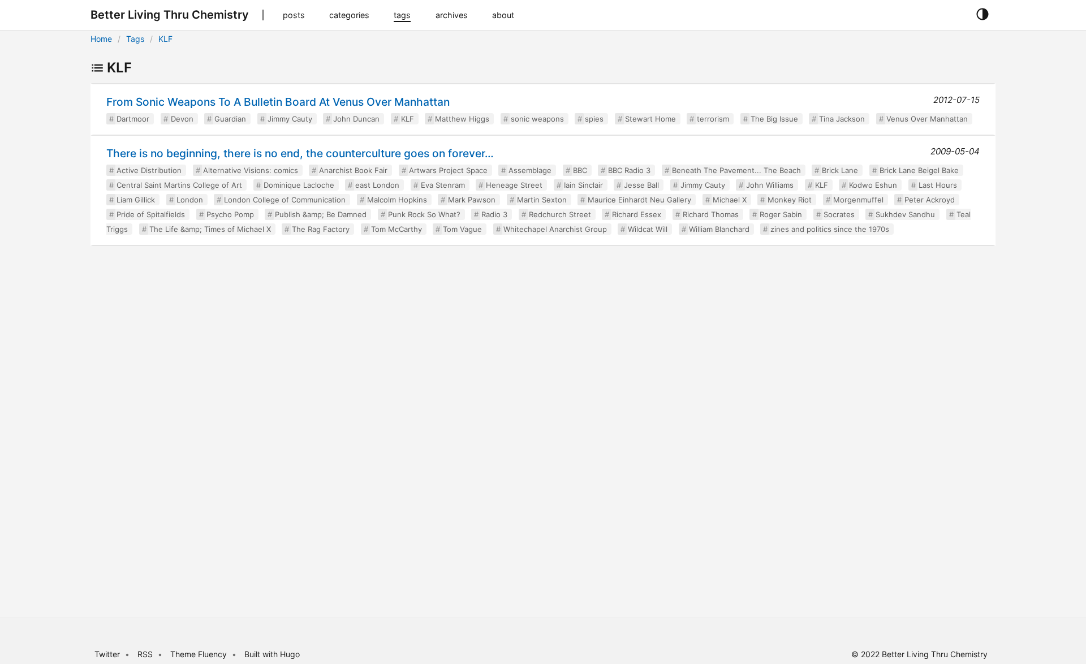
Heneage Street (514, 184)
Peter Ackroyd (929, 199)
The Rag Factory (321, 229)
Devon (182, 118)
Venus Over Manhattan (927, 118)
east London (377, 184)
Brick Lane (840, 170)
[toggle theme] (982, 14)
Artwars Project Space (448, 170)
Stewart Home (650, 118)
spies (594, 118)
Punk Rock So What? (424, 214)
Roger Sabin (781, 214)
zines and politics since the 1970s (829, 229)
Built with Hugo (272, 654)
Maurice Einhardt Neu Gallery (639, 199)
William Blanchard (719, 229)
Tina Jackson (842, 118)
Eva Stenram (443, 184)
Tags (135, 39)
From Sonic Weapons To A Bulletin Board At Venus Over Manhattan (278, 102)
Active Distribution (149, 170)
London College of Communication (285, 199)
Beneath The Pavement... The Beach (736, 170)
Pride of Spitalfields (151, 214)
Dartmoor (133, 118)
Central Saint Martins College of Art (179, 184)
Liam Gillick (136, 199)
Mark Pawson (471, 199)
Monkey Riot (790, 199)
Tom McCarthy (396, 229)
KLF (165, 39)
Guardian (230, 118)
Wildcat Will (647, 229)
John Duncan (356, 118)
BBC (580, 170)
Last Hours (938, 184)
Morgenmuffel (858, 199)
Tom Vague (462, 229)
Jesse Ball (641, 184)
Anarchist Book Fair (353, 170)
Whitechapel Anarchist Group (555, 229)
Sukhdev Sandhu (905, 214)
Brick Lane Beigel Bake (919, 170)
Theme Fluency (199, 654)
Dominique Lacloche (299, 184)
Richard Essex (636, 214)
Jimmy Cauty (290, 118)
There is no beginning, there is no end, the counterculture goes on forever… (300, 153)
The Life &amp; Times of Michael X (210, 229)
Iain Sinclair (583, 184)
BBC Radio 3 (629, 170)
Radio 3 (494, 214)
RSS (145, 654)
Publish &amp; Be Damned (321, 214)
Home (101, 39)
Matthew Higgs (462, 118)
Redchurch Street (560, 214)
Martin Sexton (542, 199)
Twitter (107, 654)
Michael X (730, 199)
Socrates (839, 214)
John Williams (770, 184)
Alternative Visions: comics (250, 170)
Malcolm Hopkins (397, 199)
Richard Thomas (711, 214)
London (189, 199)
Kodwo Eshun (873, 184)
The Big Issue (774, 118)
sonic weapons (537, 118)
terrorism (713, 118)
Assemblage (529, 170)
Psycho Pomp (230, 214)
